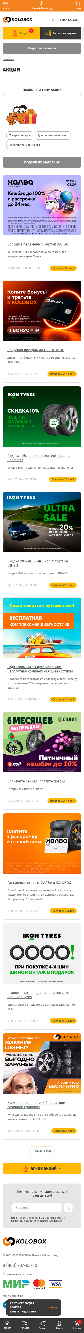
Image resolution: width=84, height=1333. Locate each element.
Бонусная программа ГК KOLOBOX (35, 350)
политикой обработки (24, 1220)
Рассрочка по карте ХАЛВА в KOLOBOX (39, 883)
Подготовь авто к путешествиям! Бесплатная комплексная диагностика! (40, 669)
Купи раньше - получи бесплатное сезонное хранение (36, 1105)
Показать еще (42, 1150)
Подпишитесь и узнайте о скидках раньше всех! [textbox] (42, 1194)
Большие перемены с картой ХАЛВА (37, 244)
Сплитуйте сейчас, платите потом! (36, 781)
